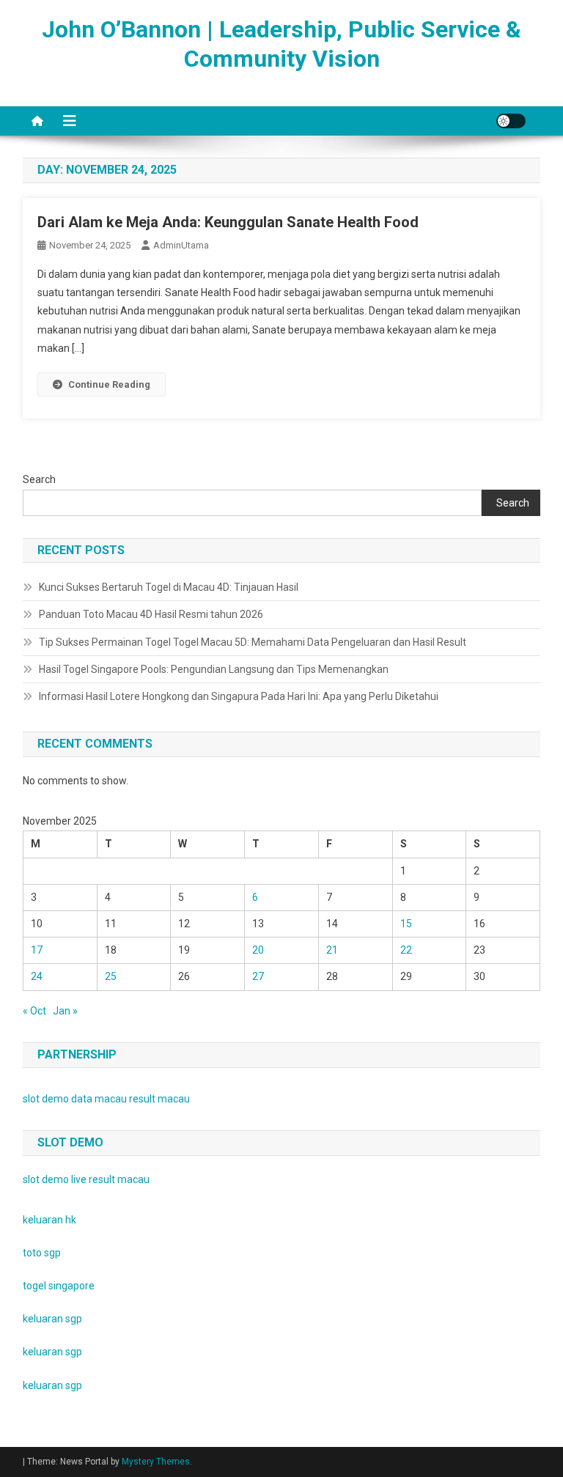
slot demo (46, 1099)
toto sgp (42, 1253)
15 (406, 923)
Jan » (65, 1011)
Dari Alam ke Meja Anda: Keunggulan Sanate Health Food (228, 222)
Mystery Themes (156, 1461)
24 (37, 976)
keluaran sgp (52, 1319)
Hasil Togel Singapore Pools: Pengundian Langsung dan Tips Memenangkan (214, 669)
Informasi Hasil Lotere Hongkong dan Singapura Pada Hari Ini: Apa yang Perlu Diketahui (238, 696)
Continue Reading (109, 384)
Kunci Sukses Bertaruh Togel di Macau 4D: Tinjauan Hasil (168, 587)
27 (258, 976)
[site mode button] (511, 121)
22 (406, 950)
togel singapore (59, 1286)
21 (332, 950)
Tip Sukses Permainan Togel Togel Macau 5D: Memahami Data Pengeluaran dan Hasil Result (252, 642)
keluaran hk (49, 1220)
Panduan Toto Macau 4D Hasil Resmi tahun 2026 (151, 614)
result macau (159, 1099)
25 (111, 976)
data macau (99, 1099)
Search (39, 479)
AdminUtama (181, 245)
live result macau (110, 1179)
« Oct (34, 1011)
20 (258, 950)
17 (37, 950)
